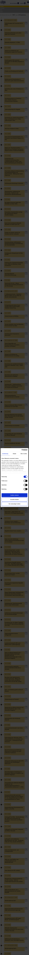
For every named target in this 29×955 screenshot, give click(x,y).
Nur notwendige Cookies (14, 503)
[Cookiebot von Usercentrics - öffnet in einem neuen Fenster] (21, 450)
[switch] (25, 481)
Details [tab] (14, 453)
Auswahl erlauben (14, 499)
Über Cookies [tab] (24, 453)
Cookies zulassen (14, 495)
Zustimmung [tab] (5, 453)
